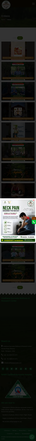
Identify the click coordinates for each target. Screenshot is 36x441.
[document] (18, 220)
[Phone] (34, 222)
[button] (34, 200)
